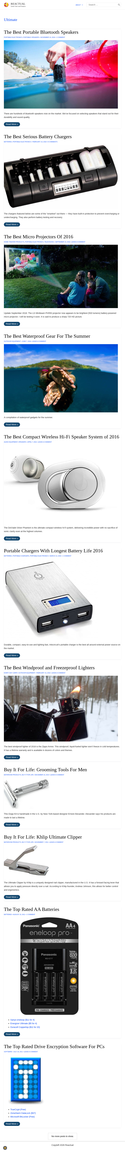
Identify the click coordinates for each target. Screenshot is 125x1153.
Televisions (49, 242)
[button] (82, 5)
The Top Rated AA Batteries (31, 909)
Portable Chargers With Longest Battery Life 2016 (53, 550)
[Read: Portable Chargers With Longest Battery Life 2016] (49, 599)
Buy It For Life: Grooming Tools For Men (45, 769)
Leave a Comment (78, 242)
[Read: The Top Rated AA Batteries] (49, 966)
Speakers (22, 442)
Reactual (18, 3)
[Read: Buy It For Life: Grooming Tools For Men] (25, 793)
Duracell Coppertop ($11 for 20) (25, 1027)
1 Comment (60, 37)
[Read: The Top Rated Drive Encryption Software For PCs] (26, 1079)
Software (8, 1052)
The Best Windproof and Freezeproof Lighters (49, 667)
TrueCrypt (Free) (18, 1109)
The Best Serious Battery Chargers (38, 136)
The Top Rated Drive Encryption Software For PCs (54, 1046)
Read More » (12, 124)
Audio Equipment (11, 442)
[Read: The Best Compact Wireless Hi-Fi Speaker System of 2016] (59, 483)
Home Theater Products (14, 242)
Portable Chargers (21, 556)
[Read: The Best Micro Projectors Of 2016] (59, 276)
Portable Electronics (13, 37)
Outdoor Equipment (12, 341)
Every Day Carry (11, 673)
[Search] (119, 5)
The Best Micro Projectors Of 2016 (38, 236)
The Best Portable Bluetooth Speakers (41, 32)
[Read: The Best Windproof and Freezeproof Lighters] (59, 708)
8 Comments (53, 142)
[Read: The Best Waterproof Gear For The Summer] (59, 378)
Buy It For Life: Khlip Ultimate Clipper (43, 837)
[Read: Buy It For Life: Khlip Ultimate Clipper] (25, 861)
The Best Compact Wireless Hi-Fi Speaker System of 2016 (61, 436)
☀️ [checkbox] (5, 1148)
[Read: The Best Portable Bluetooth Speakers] (59, 74)
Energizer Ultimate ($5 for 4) (23, 1023)
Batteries (8, 142)
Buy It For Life (27, 775)
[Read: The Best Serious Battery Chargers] (59, 176)
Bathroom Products (12, 775)
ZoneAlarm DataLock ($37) (23, 1113)
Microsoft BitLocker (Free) (22, 1116)
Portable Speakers (31, 37)
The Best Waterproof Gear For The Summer (47, 336)
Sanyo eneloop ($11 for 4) (22, 1020)
